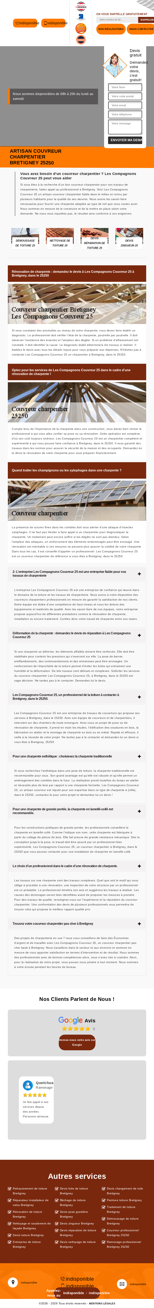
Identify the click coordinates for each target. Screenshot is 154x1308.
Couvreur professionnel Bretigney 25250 (123, 1233)
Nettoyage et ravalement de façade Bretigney (32, 1226)
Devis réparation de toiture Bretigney (78, 1233)
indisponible (28, 23)
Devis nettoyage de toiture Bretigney (78, 1244)
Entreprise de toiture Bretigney (27, 1244)
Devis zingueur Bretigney (77, 1223)
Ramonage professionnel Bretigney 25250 (124, 1244)
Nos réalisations (111, 29)
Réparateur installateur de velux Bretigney (31, 1203)
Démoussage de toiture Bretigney (123, 1221)
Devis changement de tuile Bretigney (125, 1191)
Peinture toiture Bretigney (124, 1200)
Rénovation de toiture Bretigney (27, 1214)
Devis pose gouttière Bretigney (74, 1214)
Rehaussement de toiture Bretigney (30, 1191)
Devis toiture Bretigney (28, 1235)
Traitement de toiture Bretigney (121, 1209)
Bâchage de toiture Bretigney (73, 1203)
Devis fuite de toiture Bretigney (74, 1191)
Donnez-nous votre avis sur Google (77, 1042)
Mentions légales (102, 1303)
